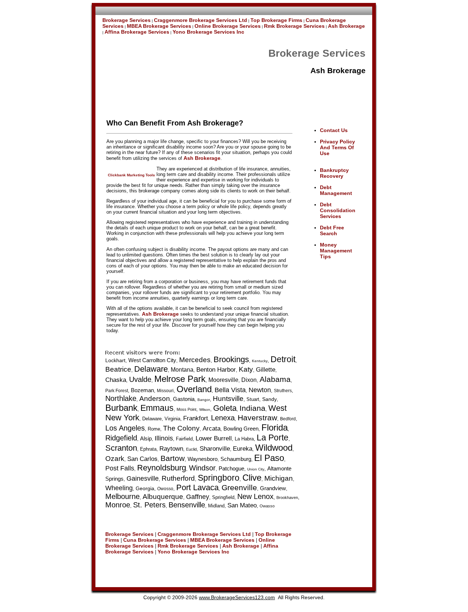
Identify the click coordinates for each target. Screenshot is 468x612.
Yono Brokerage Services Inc (208, 32)
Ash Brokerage (346, 26)
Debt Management (336, 190)
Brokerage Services (126, 20)
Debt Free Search (332, 230)
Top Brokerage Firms (276, 20)
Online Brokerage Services (228, 26)
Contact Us (334, 130)
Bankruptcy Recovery (334, 173)
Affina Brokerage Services (137, 32)
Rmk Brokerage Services (294, 26)
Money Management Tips (336, 250)
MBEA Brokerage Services (159, 26)
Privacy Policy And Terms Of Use (337, 147)
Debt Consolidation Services (337, 210)
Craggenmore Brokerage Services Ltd (200, 20)
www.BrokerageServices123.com (237, 597)
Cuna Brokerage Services (154, 540)
